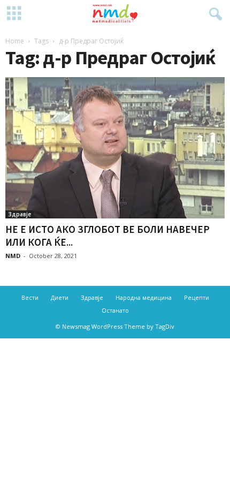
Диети (59, 297)
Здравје (19, 214)
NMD (12, 256)
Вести (30, 297)
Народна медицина (144, 297)
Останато (115, 310)
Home (14, 41)
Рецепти (196, 297)
